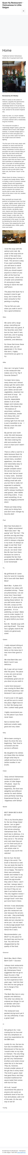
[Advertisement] (14, 30)
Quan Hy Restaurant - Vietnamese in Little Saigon (12, 5)
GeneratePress (21, 1152)
